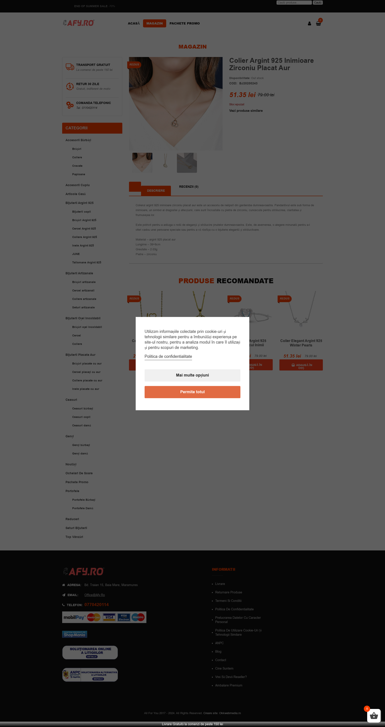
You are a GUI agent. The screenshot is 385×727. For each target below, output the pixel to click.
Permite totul (192, 392)
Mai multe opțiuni (192, 375)
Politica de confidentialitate (168, 356)
